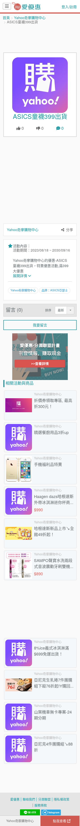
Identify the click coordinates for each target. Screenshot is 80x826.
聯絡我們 (29, 799)
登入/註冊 (69, 6)
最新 (61, 310)
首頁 (6, 17)
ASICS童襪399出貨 (40, 116)
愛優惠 (15, 799)
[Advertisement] (40, 38)
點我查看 (60, 820)
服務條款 (40, 805)
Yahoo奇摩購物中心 (30, 17)
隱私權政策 (61, 799)
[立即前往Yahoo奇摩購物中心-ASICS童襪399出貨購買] (40, 85)
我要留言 (40, 325)
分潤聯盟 (44, 799)
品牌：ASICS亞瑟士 (55, 290)
